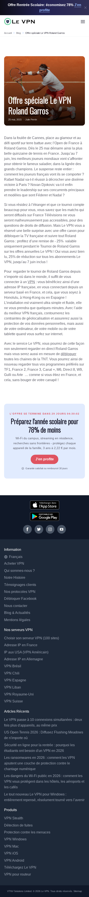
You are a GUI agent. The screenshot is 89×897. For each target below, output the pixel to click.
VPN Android (14, 860)
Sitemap (77, 891)
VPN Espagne (15, 680)
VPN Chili (11, 673)
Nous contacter (15, 606)
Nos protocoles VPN (19, 592)
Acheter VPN (14, 563)
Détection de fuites (18, 825)
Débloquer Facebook (20, 598)
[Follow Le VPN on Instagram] (50, 529)
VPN (31, 282)
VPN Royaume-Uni (19, 694)
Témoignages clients (20, 585)
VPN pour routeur (17, 874)
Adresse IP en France (20, 645)
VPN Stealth (13, 818)
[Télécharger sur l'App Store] (44, 505)
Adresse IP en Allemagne (23, 659)
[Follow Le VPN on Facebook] (27, 529)
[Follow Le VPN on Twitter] (39, 529)
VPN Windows (15, 839)
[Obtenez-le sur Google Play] (44, 516)
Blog (18, 33)
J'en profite (44, 459)
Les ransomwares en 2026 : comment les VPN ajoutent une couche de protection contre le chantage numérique (39, 763)
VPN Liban (12, 687)
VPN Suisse (13, 701)
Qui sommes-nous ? (19, 570)
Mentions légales (17, 620)
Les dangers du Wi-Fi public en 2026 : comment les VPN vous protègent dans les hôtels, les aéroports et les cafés (44, 781)
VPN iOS (11, 853)
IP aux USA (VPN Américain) (26, 652)
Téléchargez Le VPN (20, 867)
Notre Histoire (14, 577)
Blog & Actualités (17, 613)
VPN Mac (11, 846)
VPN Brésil (12, 666)
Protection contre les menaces (27, 832)
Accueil (8, 33)
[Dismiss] (85, 7)
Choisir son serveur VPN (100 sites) (31, 638)
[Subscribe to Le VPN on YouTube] (61, 529)
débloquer (68, 354)
